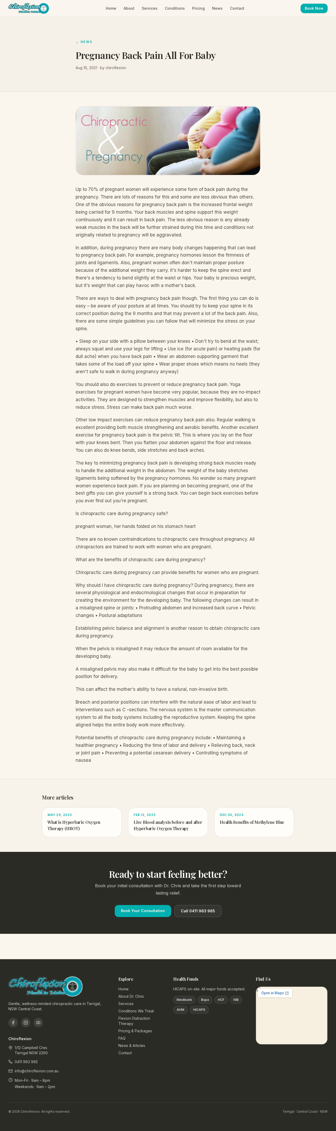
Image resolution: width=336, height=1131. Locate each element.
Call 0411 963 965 (198, 911)
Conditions (175, 8)
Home (111, 8)
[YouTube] (38, 1022)
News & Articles (131, 1045)
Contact (237, 8)
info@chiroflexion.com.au (37, 1071)
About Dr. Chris (131, 996)
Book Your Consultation (143, 910)
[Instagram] (25, 1022)
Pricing (198, 8)
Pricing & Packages (135, 1031)
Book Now (314, 8)
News (217, 8)
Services (150, 8)
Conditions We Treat (136, 1011)
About (129, 8)
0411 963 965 (26, 1062)
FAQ (121, 1038)
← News (84, 42)
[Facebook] (13, 1022)
